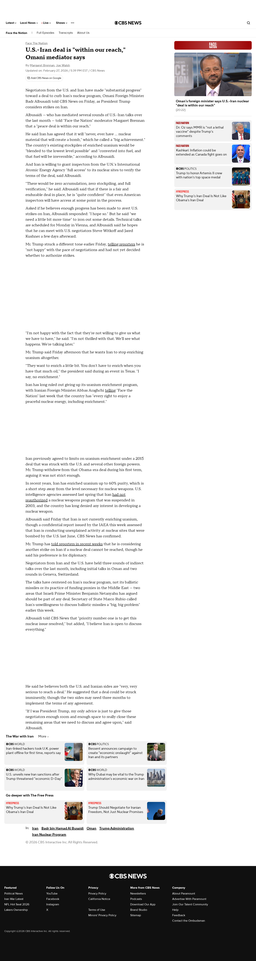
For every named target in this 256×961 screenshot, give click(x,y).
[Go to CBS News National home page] (128, 23)
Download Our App (142, 904)
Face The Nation (36, 43)
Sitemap (135, 915)
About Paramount (183, 893)
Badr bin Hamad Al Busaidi (62, 828)
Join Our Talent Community (190, 904)
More (42, 736)
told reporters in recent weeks (77, 544)
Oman (91, 828)
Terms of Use (96, 909)
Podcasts (136, 898)
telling (110, 390)
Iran (35, 828)
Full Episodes (45, 33)
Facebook (52, 898)
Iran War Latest (13, 898)
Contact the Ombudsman (188, 920)
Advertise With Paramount (189, 898)
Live (46, 23)
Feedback (178, 915)
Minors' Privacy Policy (102, 915)
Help (175, 909)
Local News (28, 22)
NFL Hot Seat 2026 (16, 904)
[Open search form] (248, 23)
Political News (13, 893)
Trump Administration (116, 828)
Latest (10, 22)
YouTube (52, 893)
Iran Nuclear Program (49, 834)
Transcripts (66, 33)
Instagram (52, 904)
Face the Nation (16, 33)
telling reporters (121, 244)
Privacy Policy (97, 893)
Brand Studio (138, 909)
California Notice (99, 898)
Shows (61, 22)
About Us (83, 33)
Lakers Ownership (16, 909)
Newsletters (138, 893)
